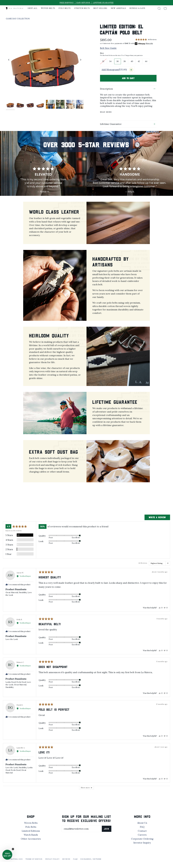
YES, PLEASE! (63, 429)
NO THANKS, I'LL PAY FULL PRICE (63, 437)
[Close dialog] (129, 400)
